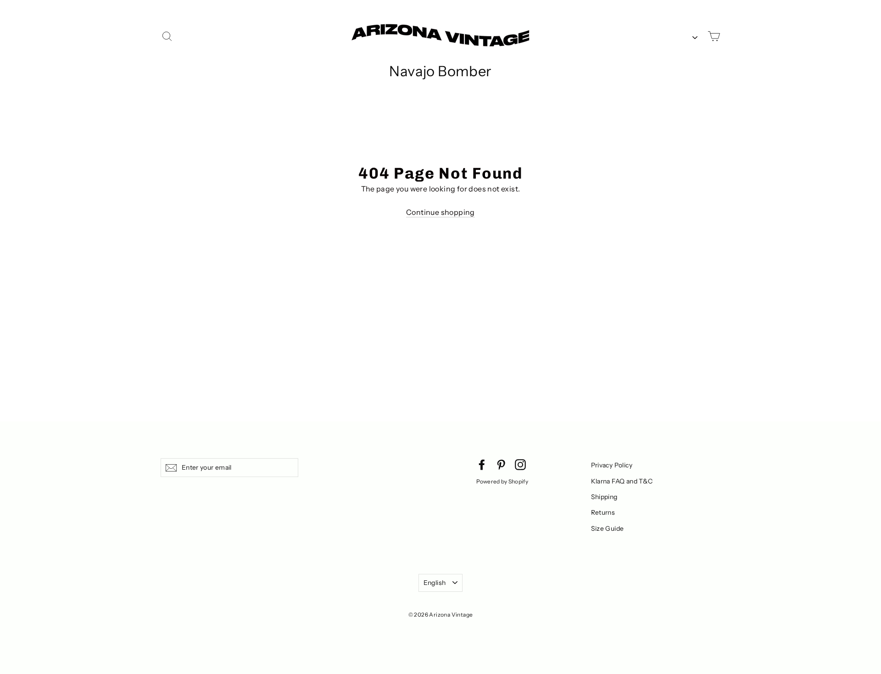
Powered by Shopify (502, 481)
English (435, 583)
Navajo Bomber (440, 71)
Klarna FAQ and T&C (622, 481)
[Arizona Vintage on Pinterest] (501, 464)
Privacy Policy (612, 465)
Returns (603, 512)
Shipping (604, 497)
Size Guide (607, 528)
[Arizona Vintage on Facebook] (481, 464)
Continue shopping (440, 212)
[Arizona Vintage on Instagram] (520, 464)
